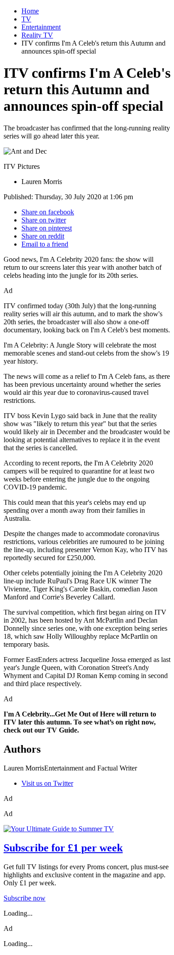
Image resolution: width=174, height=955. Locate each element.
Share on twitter (43, 220)
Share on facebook (47, 212)
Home (30, 11)
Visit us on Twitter (47, 783)
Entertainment (41, 27)
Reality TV (37, 35)
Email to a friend (44, 244)
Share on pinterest (46, 228)
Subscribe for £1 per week (63, 848)
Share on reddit (42, 236)
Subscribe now (25, 898)
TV (26, 19)
